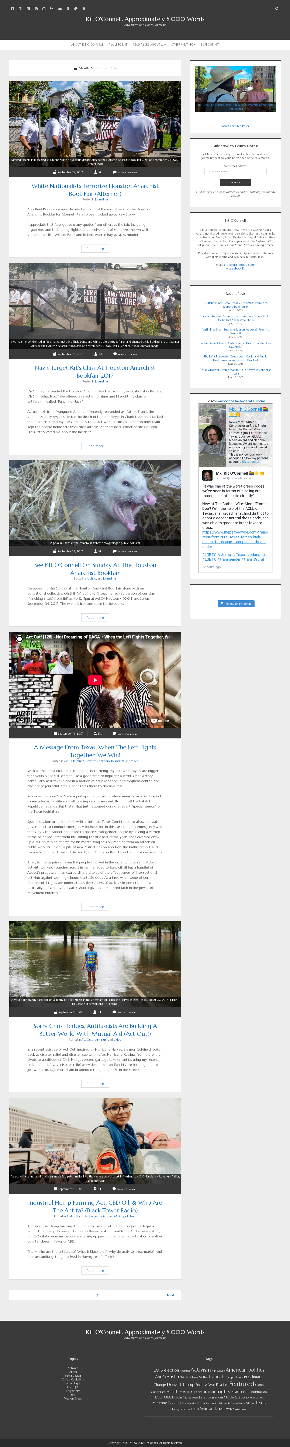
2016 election (166, 1370)
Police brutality (188, 1403)
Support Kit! (210, 44)
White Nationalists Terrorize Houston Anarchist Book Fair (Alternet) (95, 162)
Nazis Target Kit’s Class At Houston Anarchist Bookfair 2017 (95, 344)
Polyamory (73, 1391)
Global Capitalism (73, 1379)
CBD (245, 1377)
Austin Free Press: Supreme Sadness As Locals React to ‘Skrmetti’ (235, 331)
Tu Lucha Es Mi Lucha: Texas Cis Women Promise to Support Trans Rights (235, 305)
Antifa (160, 1376)
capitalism (234, 1377)
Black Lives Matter (196, 1377)
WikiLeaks (240, 1409)
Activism (73, 1368)
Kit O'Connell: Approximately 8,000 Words (145, 19)
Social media (222, 1403)
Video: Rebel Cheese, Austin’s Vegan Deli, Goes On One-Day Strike (235, 345)
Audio (70, 1216)
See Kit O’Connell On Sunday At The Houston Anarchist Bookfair (95, 543)
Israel (235, 1391)
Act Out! (69, 761)
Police (173, 1402)
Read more (98, 249)
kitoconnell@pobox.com (239, 265)
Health (172, 1391)
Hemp (185, 1391)
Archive (91, 578)
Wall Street (193, 1409)
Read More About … (148, 44)
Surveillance (238, 1403)
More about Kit (236, 268)
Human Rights (73, 1383)
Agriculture (218, 1370)
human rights (216, 1391)
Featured (241, 1384)
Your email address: (235, 166)
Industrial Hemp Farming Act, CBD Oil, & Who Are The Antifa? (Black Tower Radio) (95, 1179)
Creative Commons (98, 761)
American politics (245, 1370)
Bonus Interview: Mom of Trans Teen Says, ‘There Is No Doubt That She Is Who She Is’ (236, 318)
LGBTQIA (73, 1387)
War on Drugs (73, 1398)
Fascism (222, 1384)
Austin (80, 761)
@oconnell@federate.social (241, 401)
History (197, 1392)
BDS (182, 1377)
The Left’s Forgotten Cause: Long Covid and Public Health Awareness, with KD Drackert (235, 358)
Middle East (232, 1397)
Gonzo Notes (84, 1216)
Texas (260, 1402)
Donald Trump (181, 1384)
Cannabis (218, 1376)
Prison (201, 1403)
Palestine (159, 1402)
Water (230, 1409)
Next (171, 1295)
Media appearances (207, 1397)
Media (187, 1397)
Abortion (185, 1370)
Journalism (101, 199)
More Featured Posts (235, 126)
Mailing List (118, 44)
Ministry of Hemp (125, 1216)
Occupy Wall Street (252, 1397)
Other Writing (182, 44)
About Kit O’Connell (87, 44)
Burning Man (73, 1375)
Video (135, 761)
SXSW (250, 1403)
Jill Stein (245, 1392)
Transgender (179, 1409)
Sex (73, 1395)
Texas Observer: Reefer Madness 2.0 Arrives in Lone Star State (235, 371)
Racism (210, 1403)
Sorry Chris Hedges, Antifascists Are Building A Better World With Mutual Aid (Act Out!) (95, 1002)
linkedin (177, 1397)
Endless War (205, 1384)
